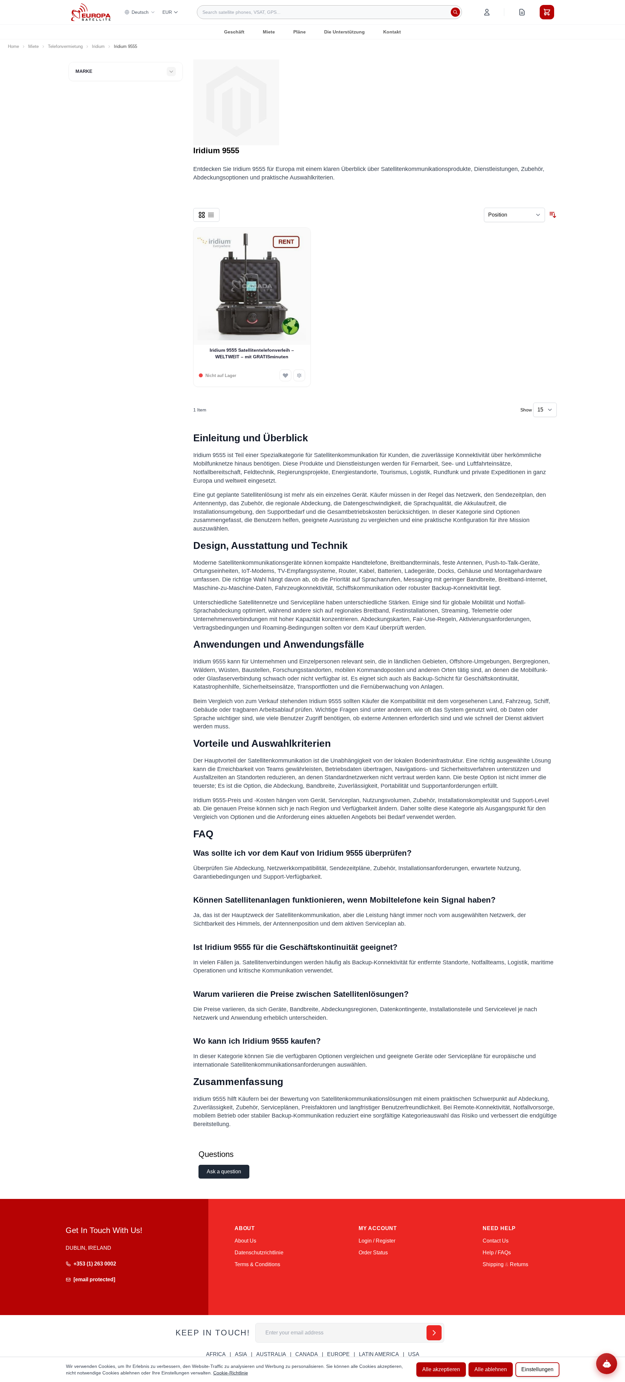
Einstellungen (537, 1369)
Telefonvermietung (65, 46)
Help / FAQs (497, 1252)
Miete (269, 31)
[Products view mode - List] (211, 215)
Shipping (493, 1264)
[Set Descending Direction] (553, 215)
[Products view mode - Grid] (202, 215)
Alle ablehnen (490, 1369)
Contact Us (496, 1241)
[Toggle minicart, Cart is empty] (547, 12)
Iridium (98, 46)
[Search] (455, 12)
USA (413, 1354)
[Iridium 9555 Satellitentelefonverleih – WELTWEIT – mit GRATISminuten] (252, 286)
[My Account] (486, 12)
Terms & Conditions (257, 1264)
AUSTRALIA (271, 1354)
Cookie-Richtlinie (230, 1372)
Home (13, 46)
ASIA (241, 1354)
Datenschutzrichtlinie (259, 1252)
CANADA (306, 1354)
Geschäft (234, 31)
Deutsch (140, 12)
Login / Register (377, 1241)
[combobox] (329, 12)
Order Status (373, 1252)
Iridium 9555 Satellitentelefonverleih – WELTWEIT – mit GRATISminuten (252, 353)
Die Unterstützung (344, 31)
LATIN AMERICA (379, 1354)
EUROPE (338, 1354)
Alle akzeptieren (441, 1369)
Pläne (299, 31)
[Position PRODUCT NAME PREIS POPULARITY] (514, 215)
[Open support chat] (606, 1363)
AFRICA (216, 1354)
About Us (245, 1241)
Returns (519, 1264)
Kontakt (392, 31)
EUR (167, 12)
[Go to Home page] (91, 12)
